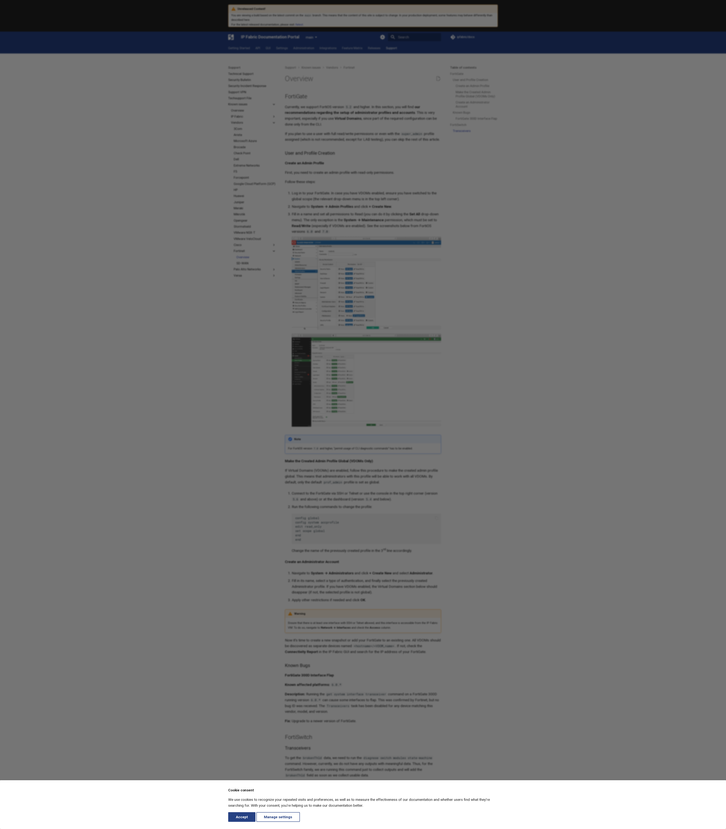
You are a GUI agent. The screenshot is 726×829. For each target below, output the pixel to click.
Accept (242, 817)
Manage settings (278, 817)
